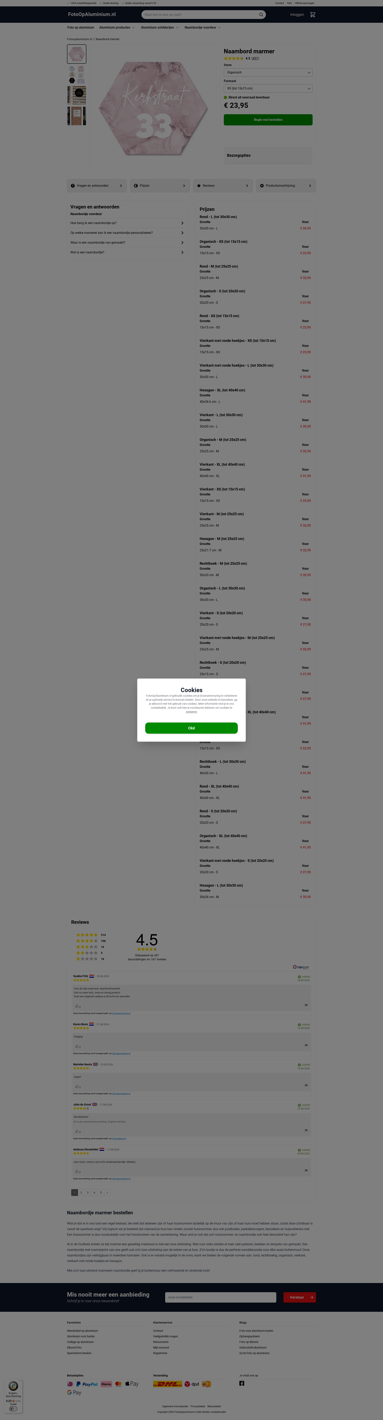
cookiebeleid (158, 707)
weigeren (191, 711)
